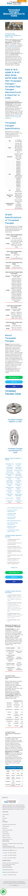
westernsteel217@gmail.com (11, 872)
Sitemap (23, 883)
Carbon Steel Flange (7, 830)
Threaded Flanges (12, 46)
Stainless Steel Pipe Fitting (9, 824)
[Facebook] (12, 885)
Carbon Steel (5, 826)
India (3, 820)
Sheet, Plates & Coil (7, 839)
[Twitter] (14, 885)
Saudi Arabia (5, 814)
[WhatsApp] (10, 885)
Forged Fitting (5, 833)
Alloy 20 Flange (9, 498)
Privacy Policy (17, 883)
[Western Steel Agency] (14, 3)
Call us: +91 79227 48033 (10, 855)
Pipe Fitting (5, 832)
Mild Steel (4, 828)
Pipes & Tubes (6, 835)
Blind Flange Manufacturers (14, 520)
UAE (3, 816)
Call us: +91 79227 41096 (10, 852)
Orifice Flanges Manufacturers (15, 507)
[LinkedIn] (16, 885)
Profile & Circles (6, 837)
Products (5, 821)
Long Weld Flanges (14, 116)
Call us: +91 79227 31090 (10, 858)
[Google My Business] (18, 885)
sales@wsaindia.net (8, 869)
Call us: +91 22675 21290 (10, 874)
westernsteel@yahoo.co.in (10, 850)
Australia (4, 818)
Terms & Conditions (8, 883)
